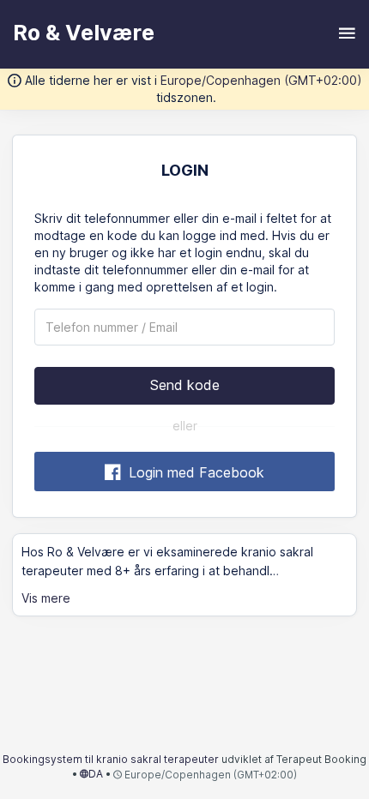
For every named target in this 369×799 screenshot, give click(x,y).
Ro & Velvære (83, 32)
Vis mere (45, 598)
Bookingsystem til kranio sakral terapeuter (112, 759)
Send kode (185, 384)
